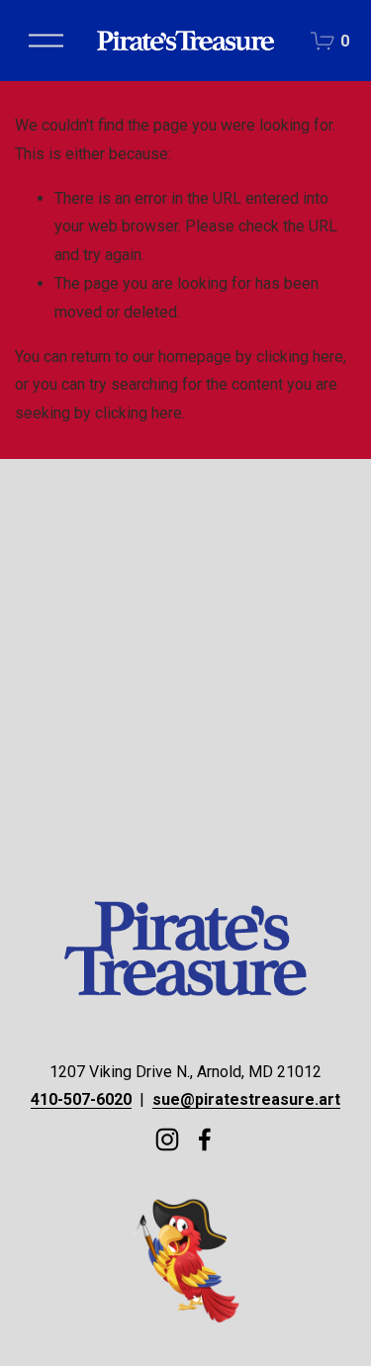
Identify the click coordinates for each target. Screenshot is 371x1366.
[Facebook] (205, 1139)
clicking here (299, 356)
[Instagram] (167, 1139)
